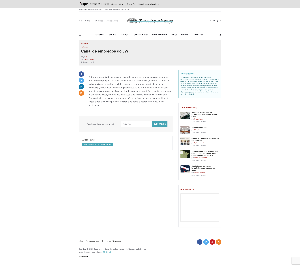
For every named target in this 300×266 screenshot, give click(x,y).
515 (87, 57)
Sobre (87, 21)
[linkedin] (81, 86)
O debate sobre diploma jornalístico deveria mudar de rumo (203, 168)
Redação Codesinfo (201, 158)
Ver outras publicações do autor (97, 144)
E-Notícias (84, 43)
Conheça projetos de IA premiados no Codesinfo (205, 139)
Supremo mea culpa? (199, 127)
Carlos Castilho (199, 172)
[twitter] (214, 21)
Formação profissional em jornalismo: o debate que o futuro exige (204, 115)
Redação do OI (199, 143)
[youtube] (217, 21)
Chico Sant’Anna (199, 130)
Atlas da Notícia (117, 4)
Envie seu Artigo (112, 21)
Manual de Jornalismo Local (148, 4)
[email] (81, 93)
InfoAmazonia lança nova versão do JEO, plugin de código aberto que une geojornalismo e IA (204, 153)
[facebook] (211, 21)
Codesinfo (131, 4)
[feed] (220, 21)
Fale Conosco (98, 21)
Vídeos (174, 35)
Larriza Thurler (89, 59)
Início (81, 21)
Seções (112, 35)
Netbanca (84, 47)
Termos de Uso (92, 241)
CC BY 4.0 (107, 252)
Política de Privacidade (111, 241)
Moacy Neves (198, 119)
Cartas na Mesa (141, 35)
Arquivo (184, 35)
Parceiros (198, 35)
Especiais (99, 35)
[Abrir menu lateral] (80, 35)
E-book (125, 35)
